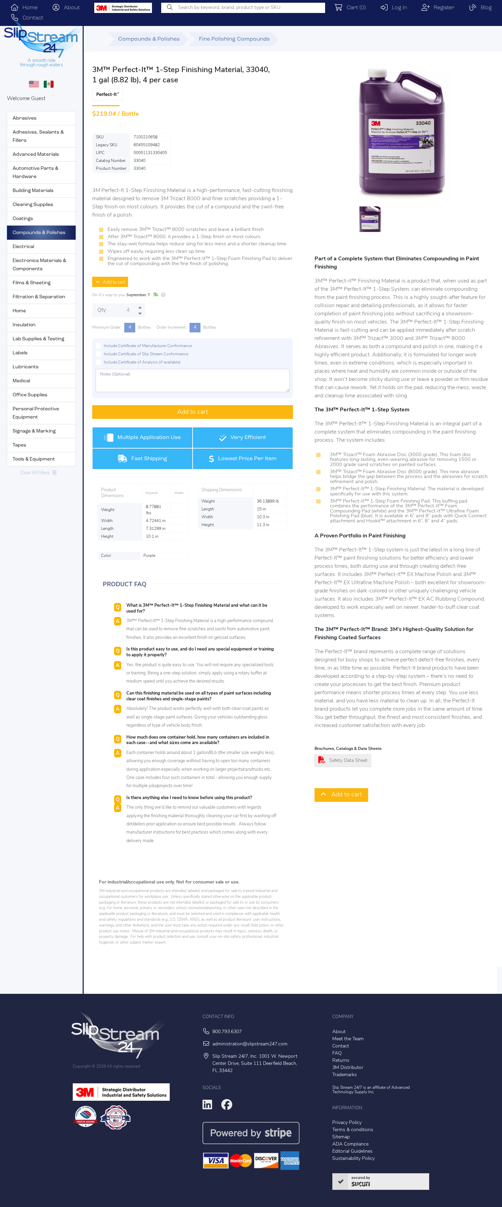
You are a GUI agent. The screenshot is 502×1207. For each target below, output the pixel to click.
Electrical (23, 246)
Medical (21, 381)
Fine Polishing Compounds (234, 39)
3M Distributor (347, 1067)
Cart (354, 8)
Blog (484, 8)
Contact (340, 1046)
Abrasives (25, 118)
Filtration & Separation (39, 297)
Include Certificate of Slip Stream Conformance (146, 354)
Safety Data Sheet (348, 760)
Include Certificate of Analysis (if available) (142, 362)
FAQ (337, 1053)
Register (442, 8)
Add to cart (112, 282)
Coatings (23, 218)
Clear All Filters (36, 473)
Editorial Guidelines (352, 1151)
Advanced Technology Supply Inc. (371, 1090)
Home (28, 8)
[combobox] (243, 8)
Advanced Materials (36, 154)
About (70, 8)
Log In (397, 8)
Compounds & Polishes (39, 232)
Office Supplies (30, 395)
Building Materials (33, 190)
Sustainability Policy (353, 1158)
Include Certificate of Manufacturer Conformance (148, 346)
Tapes (19, 445)
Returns (340, 1060)
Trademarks (344, 1075)
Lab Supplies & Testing (38, 339)
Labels (20, 353)
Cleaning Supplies (33, 204)
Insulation (24, 325)
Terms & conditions (352, 1130)
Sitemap (341, 1137)
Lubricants (26, 367)
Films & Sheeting (32, 283)
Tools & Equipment (34, 459)
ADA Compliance (350, 1144)
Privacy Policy (347, 1122)
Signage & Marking (34, 431)
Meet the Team (348, 1039)
